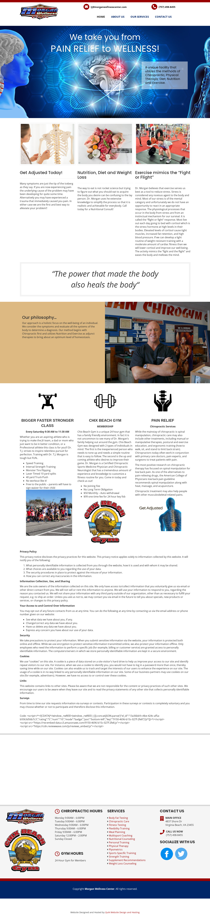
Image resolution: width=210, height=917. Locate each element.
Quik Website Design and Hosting (122, 912)
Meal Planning (117, 832)
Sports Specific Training (122, 853)
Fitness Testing (117, 825)
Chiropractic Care (119, 821)
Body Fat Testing (118, 818)
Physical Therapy (118, 846)
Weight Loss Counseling (122, 863)
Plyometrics (116, 849)
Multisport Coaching (120, 835)
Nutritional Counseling (122, 839)
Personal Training (119, 842)
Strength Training (119, 856)
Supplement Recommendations (127, 860)
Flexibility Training (119, 828)
